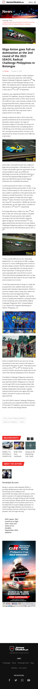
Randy (6, 71)
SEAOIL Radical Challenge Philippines (14, 418)
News (10, 20)
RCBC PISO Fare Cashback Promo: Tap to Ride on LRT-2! (18, 457)
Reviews (14, 668)
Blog (32, 663)
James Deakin (8, 3)
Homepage (5, 20)
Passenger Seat (23, 663)
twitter (16, 680)
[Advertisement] (16, 622)
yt (29, 680)
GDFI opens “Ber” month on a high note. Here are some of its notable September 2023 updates (12, 525)
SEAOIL (22, 422)
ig (22, 680)
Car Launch (23, 668)
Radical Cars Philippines (10, 422)
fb (9, 680)
